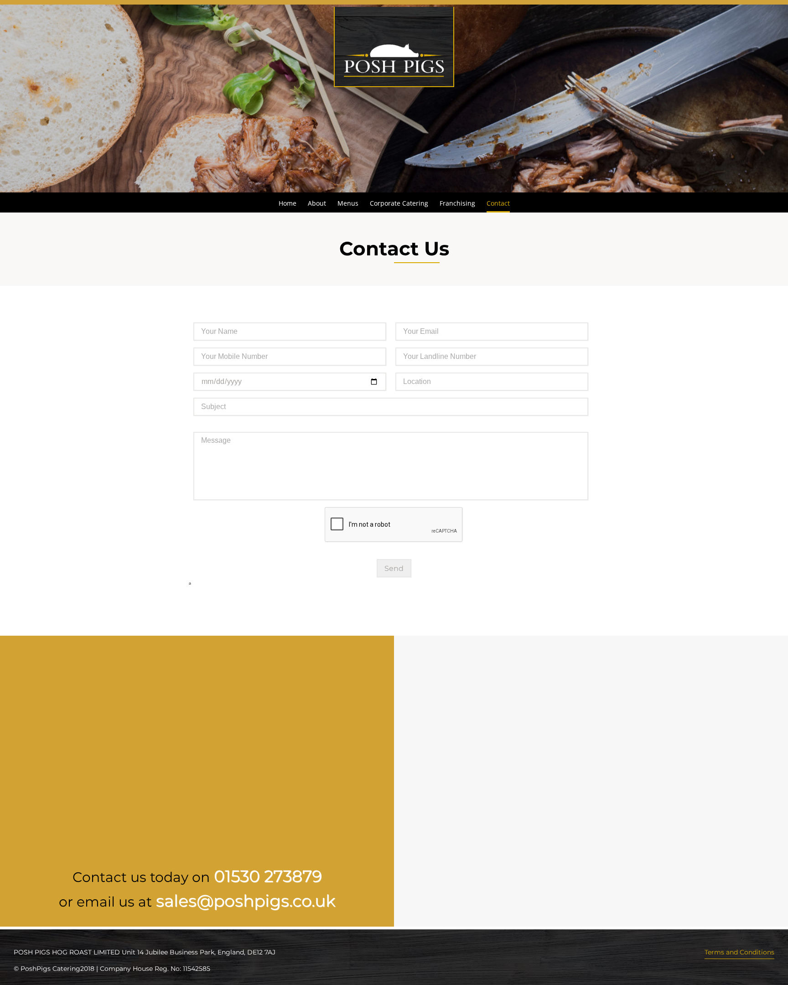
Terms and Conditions (739, 952)
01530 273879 (268, 876)
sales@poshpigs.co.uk (246, 901)
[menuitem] (293, 202)
